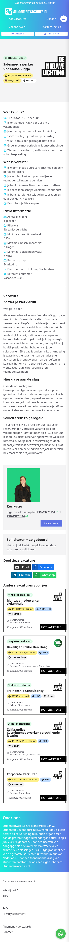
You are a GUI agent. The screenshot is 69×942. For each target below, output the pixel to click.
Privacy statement (14, 914)
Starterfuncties (51, 27)
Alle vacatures (17, 19)
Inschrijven (53, 33)
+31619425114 (46, 512)
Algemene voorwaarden (18, 926)
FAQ (5, 908)
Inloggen (19, 33)
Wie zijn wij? (10, 890)
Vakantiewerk (17, 27)
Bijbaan (51, 19)
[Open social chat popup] (61, 934)
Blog (5, 895)
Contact (8, 932)
